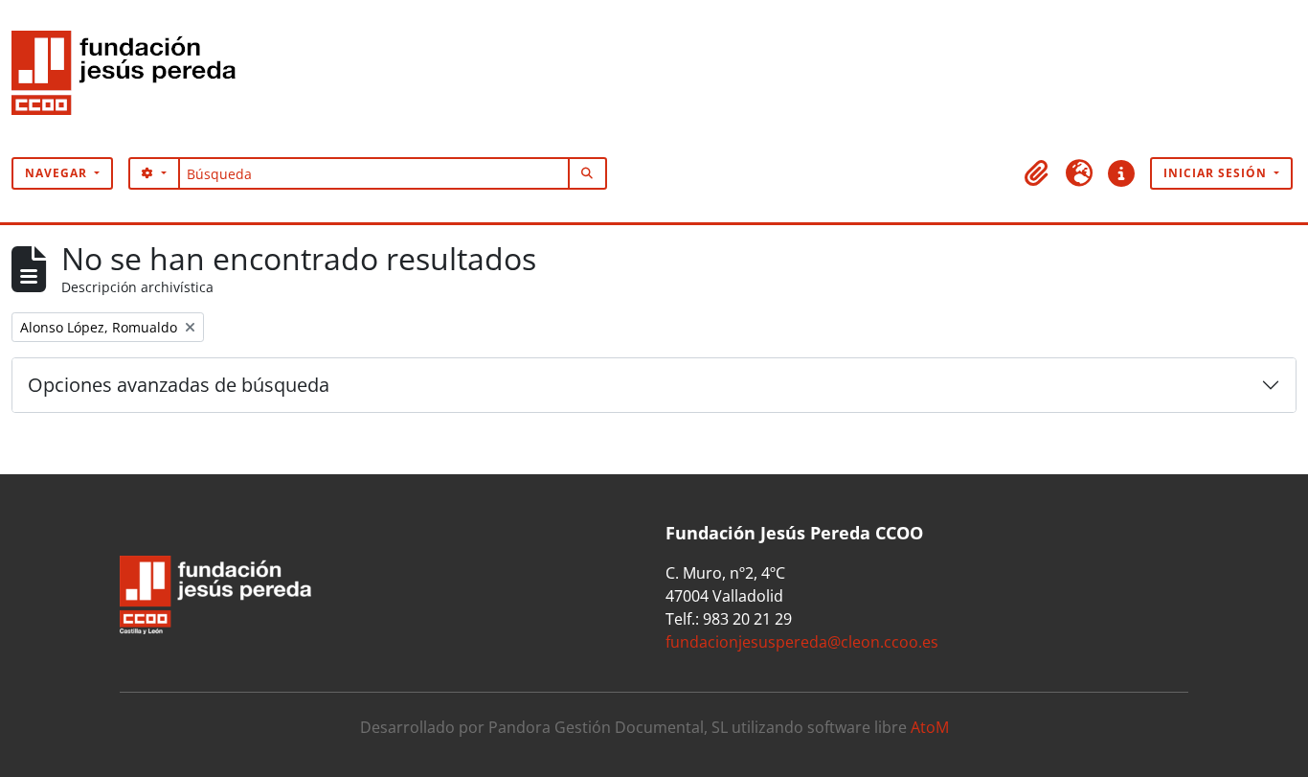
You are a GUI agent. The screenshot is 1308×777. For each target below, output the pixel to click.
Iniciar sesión (1217, 173)
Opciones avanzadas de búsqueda (178, 385)
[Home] (131, 78)
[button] (1037, 173)
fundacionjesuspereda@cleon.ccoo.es (801, 641)
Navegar (58, 173)
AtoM (930, 727)
